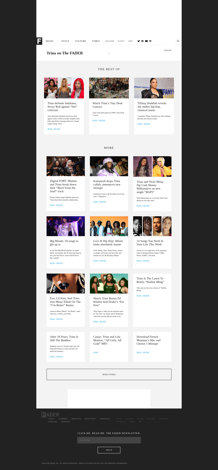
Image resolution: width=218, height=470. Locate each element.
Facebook (129, 419)
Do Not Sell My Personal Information (110, 463)
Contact (51, 419)
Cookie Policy (105, 419)
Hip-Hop (57, 129)
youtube (146, 41)
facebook (142, 41)
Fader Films (65, 421)
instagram (150, 41)
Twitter (138, 41)
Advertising (63, 419)
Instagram (151, 419)
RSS (140, 421)
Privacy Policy (90, 419)
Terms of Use (76, 419)
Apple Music (163, 419)
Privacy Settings (86, 463)
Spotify (132, 421)
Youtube (140, 419)
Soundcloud (121, 421)
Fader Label (52, 421)
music (49, 129)
